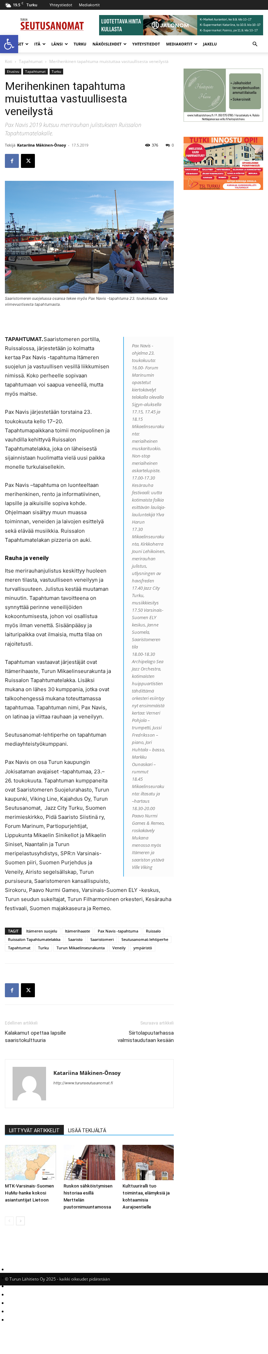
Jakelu (210, 44)
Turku (80, 44)
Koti (8, 61)
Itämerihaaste (77, 931)
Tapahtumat (31, 61)
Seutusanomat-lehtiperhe (144, 939)
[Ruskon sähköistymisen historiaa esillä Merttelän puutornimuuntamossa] (89, 1162)
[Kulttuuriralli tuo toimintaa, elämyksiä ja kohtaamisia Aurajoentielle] (148, 1162)
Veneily (119, 947)
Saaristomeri (102, 939)
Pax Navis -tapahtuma (118, 931)
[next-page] (20, 1221)
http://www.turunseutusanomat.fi (83, 1082)
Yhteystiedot (61, 4)
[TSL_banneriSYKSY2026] (223, 188)
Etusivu (13, 71)
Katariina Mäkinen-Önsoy (41, 145)
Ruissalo (153, 931)
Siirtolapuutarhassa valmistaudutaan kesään (146, 1036)
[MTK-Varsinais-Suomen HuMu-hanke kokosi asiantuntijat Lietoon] (30, 1162)
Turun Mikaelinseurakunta (81, 947)
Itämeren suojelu (41, 931)
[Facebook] (12, 161)
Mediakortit (89, 4)
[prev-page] (9, 1221)
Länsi (57, 44)
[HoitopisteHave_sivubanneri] (223, 119)
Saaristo (75, 939)
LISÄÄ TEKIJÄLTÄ (87, 1130)
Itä (37, 44)
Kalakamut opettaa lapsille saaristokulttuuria (35, 1036)
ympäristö (142, 947)
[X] (28, 161)
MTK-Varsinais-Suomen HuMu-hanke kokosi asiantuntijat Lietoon (29, 1193)
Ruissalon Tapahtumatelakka (34, 939)
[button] (9, 44)
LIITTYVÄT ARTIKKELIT (34, 1130)
